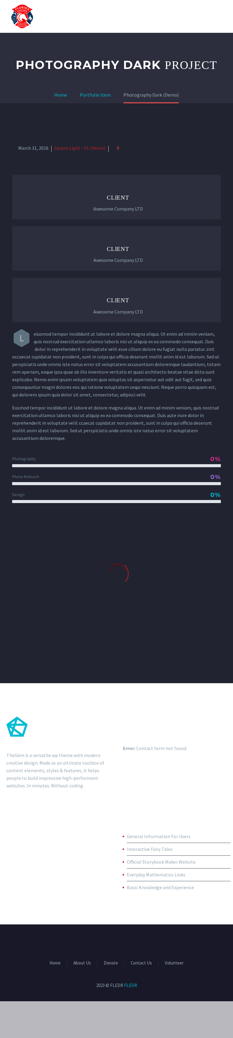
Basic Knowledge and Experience (160, 887)
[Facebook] (96, 941)
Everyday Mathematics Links (156, 875)
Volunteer (174, 963)
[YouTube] (136, 941)
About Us (82, 963)
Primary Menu (216, 16)
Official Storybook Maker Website (161, 862)
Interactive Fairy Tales (150, 849)
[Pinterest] (128, 941)
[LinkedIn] (104, 941)
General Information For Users (159, 836)
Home (55, 963)
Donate (111, 963)
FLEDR (130, 985)
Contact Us (141, 963)
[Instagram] (120, 941)
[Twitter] (112, 941)
